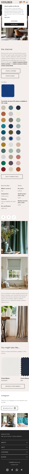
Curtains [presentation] (4, 452)
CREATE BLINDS (10, 76)
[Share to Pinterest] (9, 217)
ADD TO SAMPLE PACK (12, 176)
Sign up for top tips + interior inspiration (11, 436)
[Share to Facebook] (3, 217)
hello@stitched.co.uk (14, 462)
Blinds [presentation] (3, 457)
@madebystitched (8, 408)
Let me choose (14, 20)
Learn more (7, 17)
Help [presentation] (3, 447)
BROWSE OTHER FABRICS (13, 386)
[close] (24, 3)
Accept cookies (14, 24)
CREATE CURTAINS (11, 71)
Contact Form (14, 464)
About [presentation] (3, 442)
